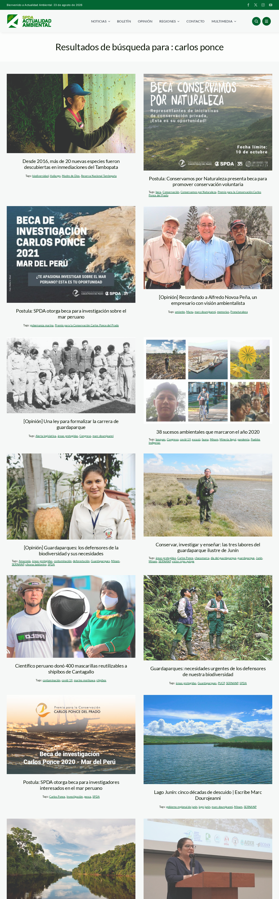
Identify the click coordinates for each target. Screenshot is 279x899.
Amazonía (25, 561)
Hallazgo (55, 175)
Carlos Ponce (185, 558)
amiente (180, 311)
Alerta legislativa (46, 436)
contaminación (63, 561)
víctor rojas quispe (183, 561)
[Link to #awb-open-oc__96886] (256, 21)
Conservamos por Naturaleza (198, 192)
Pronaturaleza (239, 311)
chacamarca (202, 558)
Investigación (75, 796)
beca (158, 192)
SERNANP (18, 564)
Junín (259, 558)
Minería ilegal (228, 439)
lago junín (204, 806)
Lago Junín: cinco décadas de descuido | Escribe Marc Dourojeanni (208, 795)
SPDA (51, 564)
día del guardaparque (223, 558)
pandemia (243, 439)
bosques (161, 439)
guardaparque (246, 558)
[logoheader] (29, 15)
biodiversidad (40, 175)
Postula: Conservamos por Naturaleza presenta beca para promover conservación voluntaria (208, 181)
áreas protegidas (68, 436)
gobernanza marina (42, 325)
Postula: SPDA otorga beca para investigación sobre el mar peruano (71, 314)
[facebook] (248, 5)
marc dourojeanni (205, 311)
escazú (196, 439)
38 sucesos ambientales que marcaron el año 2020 (208, 432)
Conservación (171, 192)
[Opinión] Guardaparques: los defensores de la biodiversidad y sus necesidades (71, 550)
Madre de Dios (71, 175)
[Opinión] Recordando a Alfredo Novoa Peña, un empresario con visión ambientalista (208, 300)
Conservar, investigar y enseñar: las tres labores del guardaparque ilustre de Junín (208, 547)
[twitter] (255, 5)
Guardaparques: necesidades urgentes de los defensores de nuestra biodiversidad (208, 671)
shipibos (101, 680)
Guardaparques (100, 561)
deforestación (81, 561)
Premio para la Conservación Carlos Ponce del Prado (87, 325)
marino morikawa (84, 680)
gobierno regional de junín (182, 806)
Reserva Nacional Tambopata (99, 175)
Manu (189, 311)
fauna (205, 439)
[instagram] (263, 5)
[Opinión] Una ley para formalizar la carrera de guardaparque (71, 424)
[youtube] (270, 5)
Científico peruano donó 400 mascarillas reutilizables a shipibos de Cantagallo (71, 669)
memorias (223, 311)
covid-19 (185, 439)
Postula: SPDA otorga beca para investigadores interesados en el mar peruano (71, 785)
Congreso (85, 436)
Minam (214, 439)
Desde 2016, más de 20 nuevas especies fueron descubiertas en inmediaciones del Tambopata (70, 164)
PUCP (221, 683)
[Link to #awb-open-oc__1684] (266, 21)
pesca (87, 796)
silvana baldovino (35, 564)
